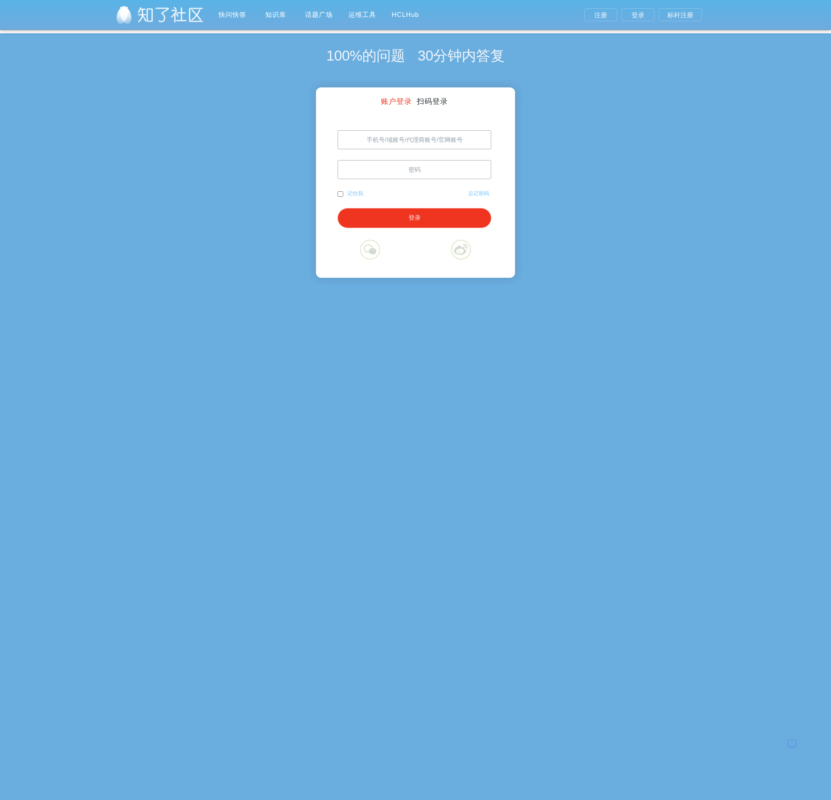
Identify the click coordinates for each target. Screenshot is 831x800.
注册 (600, 15)
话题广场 (319, 14)
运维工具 (362, 14)
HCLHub (405, 14)
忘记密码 (478, 193)
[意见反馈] (792, 743)
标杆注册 (680, 15)
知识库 (275, 14)
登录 (637, 15)
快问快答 (232, 14)
